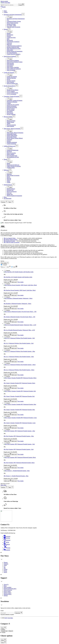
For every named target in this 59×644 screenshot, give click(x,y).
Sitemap (6, 595)
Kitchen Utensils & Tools (13, 47)
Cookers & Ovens (11, 37)
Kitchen (6, 29)
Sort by (2, 261)
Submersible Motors (12, 136)
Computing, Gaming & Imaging (11, 96)
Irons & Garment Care (12, 83)
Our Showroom (7, 198)
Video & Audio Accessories (13, 27)
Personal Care (10, 190)
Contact (5, 12)
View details (20, 481)
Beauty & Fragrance (12, 191)
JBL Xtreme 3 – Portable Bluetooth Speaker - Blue (16, 476)
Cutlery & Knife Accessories (14, 166)
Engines (9, 141)
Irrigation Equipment (12, 142)
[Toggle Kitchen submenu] (9, 29)
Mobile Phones (10, 122)
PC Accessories (10, 110)
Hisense (6, 562)
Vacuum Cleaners (11, 80)
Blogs (5, 197)
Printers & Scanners (11, 106)
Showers (9, 178)
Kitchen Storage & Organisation (14, 51)
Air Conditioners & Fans (13, 157)
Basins (8, 176)
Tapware (9, 179)
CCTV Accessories (11, 94)
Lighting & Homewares (9, 146)
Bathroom (6, 170)
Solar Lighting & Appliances (14, 68)
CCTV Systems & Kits (12, 92)
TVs (8, 20)
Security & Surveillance (9, 86)
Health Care (10, 194)
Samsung (6, 563)
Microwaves (10, 40)
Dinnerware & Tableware (13, 165)
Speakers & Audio (11, 24)
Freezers (9, 36)
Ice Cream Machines (12, 52)
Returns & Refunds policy (10, 588)
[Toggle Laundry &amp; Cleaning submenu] (15, 72)
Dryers (8, 79)
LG (4, 566)
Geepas (5, 569)
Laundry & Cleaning (9, 72)
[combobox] (11, 5)
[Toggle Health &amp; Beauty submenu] (13, 184)
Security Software (11, 114)
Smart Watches (10, 126)
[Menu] (1, 8)
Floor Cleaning (10, 82)
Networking (10, 111)
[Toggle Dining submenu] (8, 159)
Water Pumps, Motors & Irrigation (12, 128)
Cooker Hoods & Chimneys (13, 54)
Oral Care (9, 193)
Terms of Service (8, 590)
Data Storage (10, 113)
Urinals (8, 182)
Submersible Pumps (11, 134)
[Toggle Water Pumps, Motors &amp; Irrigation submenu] (21, 128)
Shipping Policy (7, 594)
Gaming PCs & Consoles (13, 104)
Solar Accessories (11, 70)
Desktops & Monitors (12, 102)
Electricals (9, 151)
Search (2, 5)
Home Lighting (10, 154)
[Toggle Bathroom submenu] (10, 169)
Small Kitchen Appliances (13, 41)
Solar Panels (10, 66)
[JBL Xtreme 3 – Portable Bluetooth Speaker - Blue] (17, 443)
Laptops (9, 103)
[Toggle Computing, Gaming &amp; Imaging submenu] (20, 96)
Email (2, 610)
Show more (3, 485)
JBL (5, 568)
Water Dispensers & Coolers (14, 48)
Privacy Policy (7, 591)
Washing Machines (11, 78)
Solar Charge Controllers (13, 67)
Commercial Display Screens (14, 21)
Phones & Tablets (8, 116)
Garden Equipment (11, 143)
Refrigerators (10, 34)
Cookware (9, 43)
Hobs (8, 39)
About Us (6, 584)
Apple (5, 565)
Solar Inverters (10, 63)
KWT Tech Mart (9, 618)
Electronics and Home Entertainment (13, 14)
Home (5, 10)
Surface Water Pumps (12, 135)
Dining (5, 159)
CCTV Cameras (11, 91)
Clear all (10, 631)
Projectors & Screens (12, 107)
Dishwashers (10, 50)
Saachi (5, 572)
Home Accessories (11, 153)
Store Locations (7, 587)
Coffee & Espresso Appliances (14, 45)
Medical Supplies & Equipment (14, 195)
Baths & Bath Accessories (13, 175)
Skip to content (4, 1)
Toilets (8, 181)
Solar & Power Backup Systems (14, 62)
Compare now (4, 631)
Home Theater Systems (12, 22)
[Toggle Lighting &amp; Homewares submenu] (16, 145)
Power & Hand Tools (12, 155)
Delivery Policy (7, 592)
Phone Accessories (11, 125)
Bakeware (9, 44)
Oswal (5, 570)
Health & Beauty (8, 184)
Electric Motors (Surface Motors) (15, 138)
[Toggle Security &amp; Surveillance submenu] (16, 85)
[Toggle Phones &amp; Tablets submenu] (13, 116)
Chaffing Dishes (11, 167)
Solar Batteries (10, 64)
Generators (9, 139)
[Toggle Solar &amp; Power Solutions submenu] (17, 56)
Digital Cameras (11, 108)
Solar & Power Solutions (10, 56)
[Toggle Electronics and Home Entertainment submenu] (23, 14)
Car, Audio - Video (11, 25)
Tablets (8, 123)
